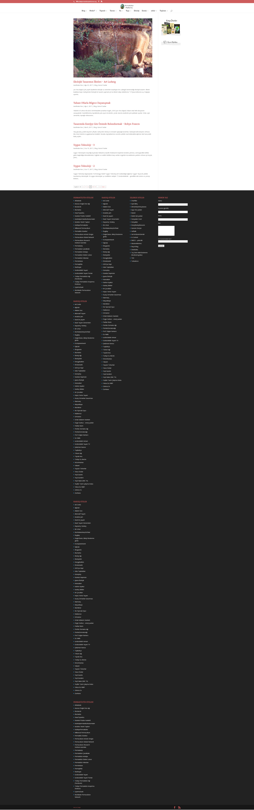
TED (132, 258)
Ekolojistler (78, 359)
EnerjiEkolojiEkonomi (138, 225)
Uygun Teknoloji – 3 (84, 144)
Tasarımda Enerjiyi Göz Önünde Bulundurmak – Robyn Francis (106, 123)
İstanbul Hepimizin (81, 377)
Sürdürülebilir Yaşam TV (82, 444)
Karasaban (78, 383)
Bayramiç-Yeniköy (80, 326)
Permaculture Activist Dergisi (84, 234)
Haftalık (133, 231)
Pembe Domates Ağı (81, 429)
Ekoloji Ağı (78, 355)
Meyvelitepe (79, 404)
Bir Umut (78, 329)
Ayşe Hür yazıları (136, 210)
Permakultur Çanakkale (82, 249)
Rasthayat (78, 267)
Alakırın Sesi (78, 310)
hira (81, 85)
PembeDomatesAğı (81, 432)
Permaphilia (78, 264)
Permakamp (79, 246)
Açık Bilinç (134, 204)
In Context (134, 237)
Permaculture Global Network (84, 237)
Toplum (163, 11)
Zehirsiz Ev (78, 490)
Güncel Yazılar (102, 85)
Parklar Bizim (79, 426)
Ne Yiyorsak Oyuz (80, 410)
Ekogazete (78, 349)
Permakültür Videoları (82, 258)
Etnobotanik (79, 365)
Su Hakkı (77, 438)
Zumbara (78, 493)
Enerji (144, 11)
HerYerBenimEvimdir (138, 234)
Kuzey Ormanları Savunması (84, 398)
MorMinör (78, 407)
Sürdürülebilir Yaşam (81, 270)
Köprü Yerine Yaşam (81, 395)
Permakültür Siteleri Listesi (83, 255)
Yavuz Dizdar (79, 472)
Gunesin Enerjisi (136, 228)
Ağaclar (77, 307)
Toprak (102, 11)
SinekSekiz (134, 250)
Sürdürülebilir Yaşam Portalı (83, 273)
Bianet (133, 213)
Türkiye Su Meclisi (80, 459)
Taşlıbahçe (78, 450)
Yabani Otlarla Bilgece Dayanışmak (91, 102)
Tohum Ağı (78, 453)
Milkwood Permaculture (82, 228)
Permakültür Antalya (81, 252)
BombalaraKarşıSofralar (82, 332)
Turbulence (135, 261)
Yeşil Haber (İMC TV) (81, 481)
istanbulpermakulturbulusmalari (85, 219)
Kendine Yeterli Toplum (82, 222)
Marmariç (78, 401)
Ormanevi (78, 417)
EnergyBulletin (79, 362)
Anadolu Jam (79, 316)
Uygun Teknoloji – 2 (84, 166)
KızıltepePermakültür (81, 225)
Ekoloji (136, 11)
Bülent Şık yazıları (136, 216)
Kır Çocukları (79, 392)
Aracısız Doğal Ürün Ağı (82, 204)
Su (120, 11)
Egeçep (77, 346)
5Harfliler (134, 201)
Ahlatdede (78, 201)
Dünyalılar (134, 222)
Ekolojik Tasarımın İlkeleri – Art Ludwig (94, 81)
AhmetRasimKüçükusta (138, 207)
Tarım (112, 11)
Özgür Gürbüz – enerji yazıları (84, 423)
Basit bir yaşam (80, 320)
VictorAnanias (79, 462)
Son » (104, 187)
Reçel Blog (134, 246)
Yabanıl (77, 465)
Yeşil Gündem (79, 478)
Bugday (77, 335)
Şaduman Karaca (80, 447)
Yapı (127, 11)
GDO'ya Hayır (79, 368)
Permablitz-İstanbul (81, 231)
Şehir (153, 11)
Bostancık (78, 207)
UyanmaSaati (79, 287)
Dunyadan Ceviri (136, 219)
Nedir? (92, 11)
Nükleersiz (78, 413)
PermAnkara (79, 261)
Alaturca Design (77, 807)
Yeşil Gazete (79, 475)
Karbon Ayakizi (79, 386)
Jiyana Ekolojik (79, 380)
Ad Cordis (78, 304)
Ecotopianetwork (80, 343)
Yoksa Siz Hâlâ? (80, 487)
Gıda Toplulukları (80, 371)
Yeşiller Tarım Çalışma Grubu (84, 484)
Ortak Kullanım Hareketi (82, 420)
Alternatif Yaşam (80, 313)
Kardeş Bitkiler (79, 389)
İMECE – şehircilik (136, 240)
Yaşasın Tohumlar (80, 469)
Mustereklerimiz (136, 243)
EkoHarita (78, 210)
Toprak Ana (78, 456)
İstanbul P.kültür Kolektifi (83, 216)
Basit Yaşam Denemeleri (83, 323)
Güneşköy (78, 374)
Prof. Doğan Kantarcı (81, 435)
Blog (83, 11)
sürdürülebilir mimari (81, 441)
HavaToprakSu (79, 213)
